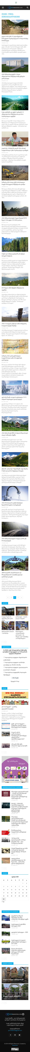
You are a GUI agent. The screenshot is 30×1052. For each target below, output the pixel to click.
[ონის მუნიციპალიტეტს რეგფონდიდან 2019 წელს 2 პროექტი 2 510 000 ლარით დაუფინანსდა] (15, 208)
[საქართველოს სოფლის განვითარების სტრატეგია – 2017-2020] (6, 941)
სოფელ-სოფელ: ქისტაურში (11, 996)
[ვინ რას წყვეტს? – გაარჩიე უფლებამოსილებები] (15, 698)
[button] (27, 7)
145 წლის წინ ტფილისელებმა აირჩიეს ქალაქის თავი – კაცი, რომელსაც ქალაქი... (18, 840)
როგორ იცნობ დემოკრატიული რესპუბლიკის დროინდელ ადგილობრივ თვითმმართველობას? (19, 735)
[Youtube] (19, 1035)
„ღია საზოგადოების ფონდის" (15, 1019)
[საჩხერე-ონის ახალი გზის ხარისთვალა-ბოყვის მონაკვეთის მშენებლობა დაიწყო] (15, 172)
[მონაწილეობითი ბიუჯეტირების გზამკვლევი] (6, 832)
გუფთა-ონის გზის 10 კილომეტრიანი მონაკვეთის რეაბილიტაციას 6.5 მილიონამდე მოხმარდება (15, 39)
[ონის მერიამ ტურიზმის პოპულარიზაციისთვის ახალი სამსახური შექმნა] (15, 423)
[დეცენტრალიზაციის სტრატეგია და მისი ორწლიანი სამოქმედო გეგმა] (6, 918)
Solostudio (15, 1045)
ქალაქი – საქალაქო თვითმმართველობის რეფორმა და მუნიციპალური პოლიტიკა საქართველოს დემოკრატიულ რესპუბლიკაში (19, 808)
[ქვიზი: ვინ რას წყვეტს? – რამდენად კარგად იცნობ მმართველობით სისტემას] (6, 726)
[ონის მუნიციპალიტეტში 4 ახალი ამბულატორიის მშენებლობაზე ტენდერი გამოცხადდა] (15, 65)
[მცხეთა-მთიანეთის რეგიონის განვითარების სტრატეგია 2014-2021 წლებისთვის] (6, 951)
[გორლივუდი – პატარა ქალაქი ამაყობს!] (22, 611)
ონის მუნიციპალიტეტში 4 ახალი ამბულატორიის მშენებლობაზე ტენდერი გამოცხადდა (13, 76)
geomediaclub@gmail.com (15, 1030)
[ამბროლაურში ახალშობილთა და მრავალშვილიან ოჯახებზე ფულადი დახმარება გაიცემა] (15, 563)
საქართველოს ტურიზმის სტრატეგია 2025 (18, 925)
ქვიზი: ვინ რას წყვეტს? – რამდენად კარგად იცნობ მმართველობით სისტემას (18, 725)
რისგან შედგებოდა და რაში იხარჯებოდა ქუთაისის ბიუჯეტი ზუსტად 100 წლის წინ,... (19, 850)
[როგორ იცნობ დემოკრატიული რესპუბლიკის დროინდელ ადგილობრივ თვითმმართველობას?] (6, 734)
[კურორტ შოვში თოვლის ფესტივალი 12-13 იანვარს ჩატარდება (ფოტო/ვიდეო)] (15, 387)
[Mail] (15, 1035)
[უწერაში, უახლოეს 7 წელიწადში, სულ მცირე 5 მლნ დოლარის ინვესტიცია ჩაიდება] (15, 459)
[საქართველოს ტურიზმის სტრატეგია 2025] (6, 926)
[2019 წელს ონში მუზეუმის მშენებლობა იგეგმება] (15, 279)
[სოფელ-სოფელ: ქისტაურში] (15, 992)
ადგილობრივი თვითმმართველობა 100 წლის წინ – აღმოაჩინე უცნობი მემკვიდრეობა (18, 861)
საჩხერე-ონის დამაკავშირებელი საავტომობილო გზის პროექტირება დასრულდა (12, 358)
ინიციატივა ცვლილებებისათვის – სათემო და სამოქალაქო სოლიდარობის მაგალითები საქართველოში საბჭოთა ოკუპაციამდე (19, 821)
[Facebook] (10, 1035)
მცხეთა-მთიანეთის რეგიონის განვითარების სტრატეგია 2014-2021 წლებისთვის (18, 951)
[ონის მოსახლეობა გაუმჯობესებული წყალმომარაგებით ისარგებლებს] (15, 493)
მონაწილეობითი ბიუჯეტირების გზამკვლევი (18, 831)
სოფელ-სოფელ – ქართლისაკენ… (14, 980)
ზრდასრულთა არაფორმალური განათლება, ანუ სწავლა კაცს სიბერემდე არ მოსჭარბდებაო (22, 635)
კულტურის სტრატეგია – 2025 (19, 932)
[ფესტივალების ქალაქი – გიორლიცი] (8, 625)
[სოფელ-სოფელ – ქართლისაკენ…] (15, 975)
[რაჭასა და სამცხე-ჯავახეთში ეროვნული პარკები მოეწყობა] (15, 244)
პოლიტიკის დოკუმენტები (10, 911)
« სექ (3, 901)
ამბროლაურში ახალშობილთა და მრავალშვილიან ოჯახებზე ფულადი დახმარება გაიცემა (12, 575)
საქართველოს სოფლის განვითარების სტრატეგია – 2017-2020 (19, 942)
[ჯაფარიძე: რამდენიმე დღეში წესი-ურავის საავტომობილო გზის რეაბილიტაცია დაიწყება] (15, 138)
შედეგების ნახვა (15, 681)
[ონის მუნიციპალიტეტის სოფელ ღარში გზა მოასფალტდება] (15, 529)
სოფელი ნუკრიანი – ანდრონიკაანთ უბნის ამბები (7, 618)
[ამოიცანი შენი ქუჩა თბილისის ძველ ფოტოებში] (6, 745)
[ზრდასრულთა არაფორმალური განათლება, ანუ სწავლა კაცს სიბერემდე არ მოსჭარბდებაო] (22, 625)
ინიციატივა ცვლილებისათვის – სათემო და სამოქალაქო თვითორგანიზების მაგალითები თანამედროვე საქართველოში (19, 795)
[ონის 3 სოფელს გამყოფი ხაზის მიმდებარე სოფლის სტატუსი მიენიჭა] (15, 314)
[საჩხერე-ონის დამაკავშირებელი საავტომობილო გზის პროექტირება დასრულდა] (15, 346)
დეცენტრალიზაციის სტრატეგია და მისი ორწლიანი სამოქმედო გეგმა (19, 917)
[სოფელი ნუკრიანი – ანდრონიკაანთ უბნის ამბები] (8, 611)
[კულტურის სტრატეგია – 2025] (6, 933)
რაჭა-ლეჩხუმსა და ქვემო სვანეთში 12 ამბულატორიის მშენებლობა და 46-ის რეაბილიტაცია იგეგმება (13, 114)
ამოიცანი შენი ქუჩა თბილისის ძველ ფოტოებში (19, 745)
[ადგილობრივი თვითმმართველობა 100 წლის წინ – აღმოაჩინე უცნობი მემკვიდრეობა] (6, 860)
